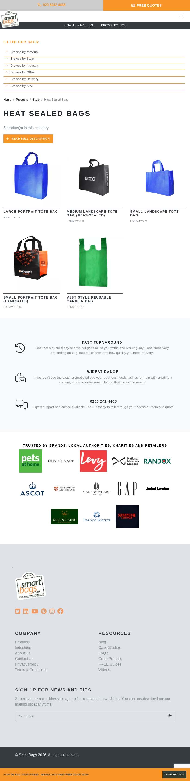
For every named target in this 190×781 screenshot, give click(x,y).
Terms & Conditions (31, 670)
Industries (23, 648)
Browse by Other (22, 72)
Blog (102, 642)
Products (22, 642)
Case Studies (109, 648)
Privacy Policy (26, 664)
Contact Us (24, 659)
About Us (22, 653)
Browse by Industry (24, 65)
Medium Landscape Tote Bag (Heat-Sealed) (92, 213)
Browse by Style (22, 58)
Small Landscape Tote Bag (154, 213)
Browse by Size (21, 86)
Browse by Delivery (24, 79)
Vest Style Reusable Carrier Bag (89, 299)
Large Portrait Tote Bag (30, 211)
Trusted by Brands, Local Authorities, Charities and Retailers (95, 445)
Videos (104, 670)
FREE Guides (109, 664)
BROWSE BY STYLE (114, 25)
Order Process (110, 659)
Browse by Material (24, 52)
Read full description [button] (31, 138)
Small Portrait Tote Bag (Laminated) (30, 299)
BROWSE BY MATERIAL (78, 25)
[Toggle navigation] (181, 16)
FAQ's (103, 653)
